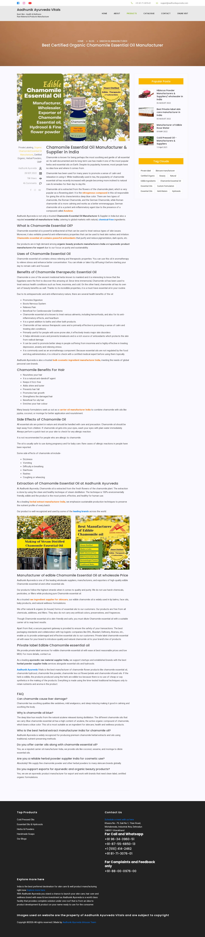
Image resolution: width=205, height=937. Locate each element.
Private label (146, 171)
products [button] (132, 13)
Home (104, 13)
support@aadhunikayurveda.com (174, 3)
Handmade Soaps (26, 834)
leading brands (81, 511)
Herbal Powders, (34, 158)
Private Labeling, (26, 147)
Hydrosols (176, 191)
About (117, 13)
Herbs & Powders (25, 829)
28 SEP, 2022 (30, 173)
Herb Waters (162, 191)
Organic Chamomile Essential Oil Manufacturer (30, 151)
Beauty (162, 176)
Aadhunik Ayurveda (27, 168)
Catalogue (148, 13)
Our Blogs (22, 838)
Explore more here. (36, 890)
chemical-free (106, 219)
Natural (173, 176)
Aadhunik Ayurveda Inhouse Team (79, 922)
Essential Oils (146, 186)
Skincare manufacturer (165, 171)
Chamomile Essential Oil (170, 181)
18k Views (32, 178)
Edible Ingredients (148, 181)
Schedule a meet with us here (119, 819)
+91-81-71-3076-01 (143, 3)
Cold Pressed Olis (25, 819)
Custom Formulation (165, 186)
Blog (91, 41)
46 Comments (30, 183)
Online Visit (182, 13)
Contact (165, 13)
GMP (39, 162)
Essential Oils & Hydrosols (30, 824)
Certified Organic (148, 176)
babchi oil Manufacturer (113, 41)
